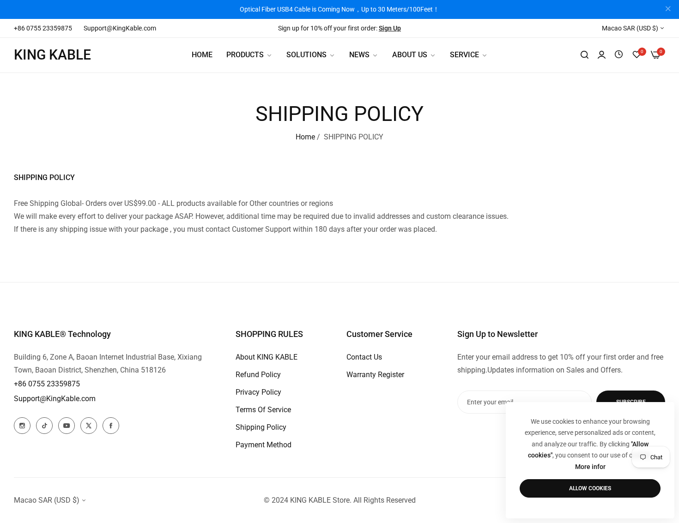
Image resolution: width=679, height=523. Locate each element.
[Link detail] (22, 425)
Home (305, 136)
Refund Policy (258, 374)
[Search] (584, 54)
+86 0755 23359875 (47, 383)
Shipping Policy (261, 427)
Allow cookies (590, 488)
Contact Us (364, 357)
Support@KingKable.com (55, 398)
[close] (668, 9)
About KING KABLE (266, 357)
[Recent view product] (619, 54)
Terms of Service (263, 409)
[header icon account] (602, 54)
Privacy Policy (258, 392)
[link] (310, 55)
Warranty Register (375, 374)
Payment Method (263, 444)
